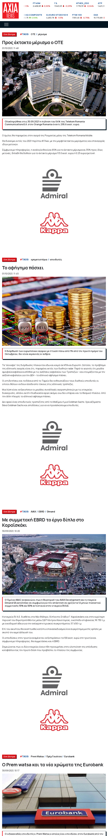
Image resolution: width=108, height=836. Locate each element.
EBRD (41, 511)
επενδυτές (56, 259)
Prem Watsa (37, 756)
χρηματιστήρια (39, 259)
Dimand (51, 511)
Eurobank (69, 756)
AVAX (33, 511)
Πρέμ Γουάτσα (54, 756)
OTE (33, 34)
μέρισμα (42, 34)
